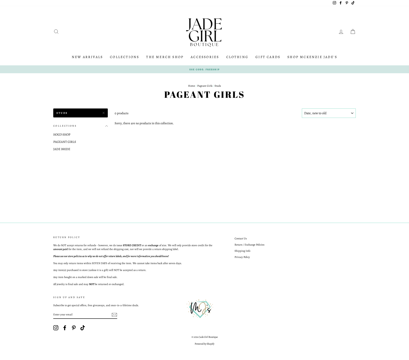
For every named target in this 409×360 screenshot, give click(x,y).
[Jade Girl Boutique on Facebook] (64, 327)
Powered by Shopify (204, 343)
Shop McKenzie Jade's (312, 57)
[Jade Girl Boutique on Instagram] (55, 327)
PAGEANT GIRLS (64, 142)
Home (191, 86)
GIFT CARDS (267, 57)
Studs (62, 113)
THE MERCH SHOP (165, 57)
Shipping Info (242, 251)
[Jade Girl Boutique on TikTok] (82, 327)
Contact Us (241, 238)
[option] (204, 69)
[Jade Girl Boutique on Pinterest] (73, 327)
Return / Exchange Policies (249, 244)
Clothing (237, 57)
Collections (124, 57)
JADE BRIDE (61, 149)
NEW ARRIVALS (87, 57)
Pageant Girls (204, 86)
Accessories (205, 57)
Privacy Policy (242, 257)
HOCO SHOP (61, 134)
